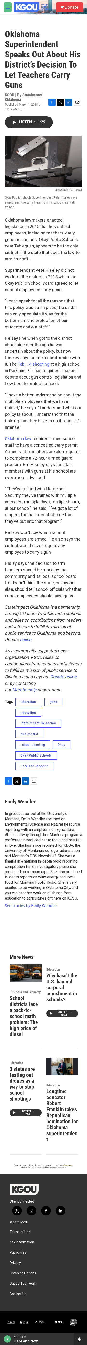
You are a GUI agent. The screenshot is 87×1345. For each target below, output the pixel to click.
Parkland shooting (35, 766)
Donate (71, 7)
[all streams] (80, 1339)
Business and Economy (25, 992)
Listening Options (23, 1273)
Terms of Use (20, 1232)
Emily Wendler (20, 802)
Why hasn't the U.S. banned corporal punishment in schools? (61, 988)
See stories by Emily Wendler (31, 905)
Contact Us (18, 1294)
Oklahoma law (18, 438)
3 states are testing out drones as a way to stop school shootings (22, 1084)
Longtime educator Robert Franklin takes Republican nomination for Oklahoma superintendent (62, 1115)
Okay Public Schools (36, 755)
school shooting (33, 745)
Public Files (18, 1252)
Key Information (22, 1242)
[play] (7, 1339)
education (28, 713)
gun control (29, 734)
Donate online (63, 676)
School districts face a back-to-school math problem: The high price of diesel (24, 1016)
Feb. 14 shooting (33, 364)
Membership (24, 689)
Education (28, 702)
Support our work (23, 1283)
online (25, 639)
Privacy (15, 1263)
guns (53, 702)
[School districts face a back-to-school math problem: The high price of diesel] (26, 973)
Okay (61, 745)
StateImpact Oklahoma (38, 723)
